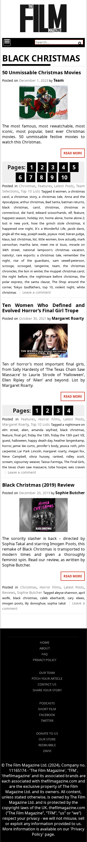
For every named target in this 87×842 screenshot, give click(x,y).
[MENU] (7, 42)
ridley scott (75, 456)
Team (58, 80)
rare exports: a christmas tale (38, 255)
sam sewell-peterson (68, 260)
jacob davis (76, 228)
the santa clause (37, 282)
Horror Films (49, 419)
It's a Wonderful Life (50, 228)
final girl (20, 435)
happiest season (14, 218)
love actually (67, 239)
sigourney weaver (26, 462)
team (56, 266)
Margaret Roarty (68, 318)
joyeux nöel (56, 234)
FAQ (45, 654)
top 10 (48, 287)
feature (79, 212)
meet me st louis (53, 244)
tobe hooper (57, 467)
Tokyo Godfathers (27, 287)
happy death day (40, 440)
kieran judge (75, 234)
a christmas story (24, 196)
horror (6, 446)
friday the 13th (38, 435)
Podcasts (47, 703)
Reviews (8, 592)
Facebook (47, 715)
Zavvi (47, 751)
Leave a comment (36, 292)
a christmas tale (50, 196)
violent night (64, 287)
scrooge (8, 266)
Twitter (47, 720)
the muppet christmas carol (64, 271)
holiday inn (35, 218)
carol (36, 207)
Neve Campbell (14, 456)
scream (7, 462)
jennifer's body (47, 446)
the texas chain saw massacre (24, 467)
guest (6, 440)
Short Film (47, 709)
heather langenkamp (69, 440)
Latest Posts (64, 186)
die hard (27, 212)
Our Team (47, 673)
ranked (58, 456)
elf (70, 212)
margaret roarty (54, 451)
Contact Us (47, 684)
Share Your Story (47, 690)
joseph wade (37, 234)
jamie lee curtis (24, 446)
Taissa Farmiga (51, 462)
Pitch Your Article (47, 678)
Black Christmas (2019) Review (38, 485)
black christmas (15, 207)
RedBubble (47, 745)
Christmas (27, 186)
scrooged (24, 266)
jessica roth (68, 446)
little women (47, 239)
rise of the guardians (31, 260)
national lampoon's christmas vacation (53, 250)
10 (64, 177)
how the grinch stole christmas (55, 223)
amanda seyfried (44, 430)
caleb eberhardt (52, 598)
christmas (52, 207)
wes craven (76, 467)
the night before (14, 276)
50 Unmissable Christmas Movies (41, 72)
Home (44, 642)
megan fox (76, 451)
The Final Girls (74, 462)
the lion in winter (30, 271)
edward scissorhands (51, 212)
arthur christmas (32, 202)
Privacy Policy (44, 660)
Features (45, 186)
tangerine (42, 266)
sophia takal (56, 603)
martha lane (29, 244)
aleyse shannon (66, 592)
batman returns (72, 202)
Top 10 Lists (30, 191)
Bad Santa (52, 202)
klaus (6, 239)
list (35, 239)
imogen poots (12, 603)
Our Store (47, 739)
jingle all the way (14, 234)
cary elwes (76, 598)
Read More (73, 153)
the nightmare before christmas (53, 276)
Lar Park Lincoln (29, 451)
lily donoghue (35, 603)
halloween (19, 440)
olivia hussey (39, 456)
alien (25, 430)
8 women (59, 191)
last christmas (21, 239)
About (44, 648)
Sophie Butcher (70, 492)
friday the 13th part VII (67, 435)
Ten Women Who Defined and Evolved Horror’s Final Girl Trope (43, 308)
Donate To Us (47, 733)
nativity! (8, 255)
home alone (54, 218)
